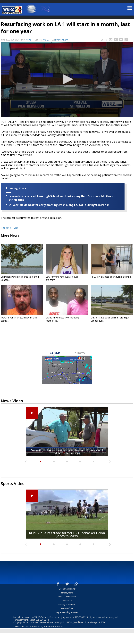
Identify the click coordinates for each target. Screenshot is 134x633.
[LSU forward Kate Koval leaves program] (67, 259)
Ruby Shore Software (53, 626)
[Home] (12, 10)
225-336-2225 (81, 617)
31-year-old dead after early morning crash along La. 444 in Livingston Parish (59, 205)
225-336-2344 (42, 619)
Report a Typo (9, 228)
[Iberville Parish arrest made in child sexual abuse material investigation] (22, 300)
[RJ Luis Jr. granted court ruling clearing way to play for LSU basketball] (112, 259)
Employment (67, 592)
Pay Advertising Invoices (67, 612)
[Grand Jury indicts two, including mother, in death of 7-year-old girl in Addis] (67, 300)
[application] (67, 79)
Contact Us (67, 600)
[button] (67, 79)
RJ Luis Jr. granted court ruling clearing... (112, 276)
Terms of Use (67, 608)
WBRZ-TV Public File (67, 596)
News (28, 39)
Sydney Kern (61, 39)
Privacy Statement (67, 604)
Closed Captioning (67, 588)
